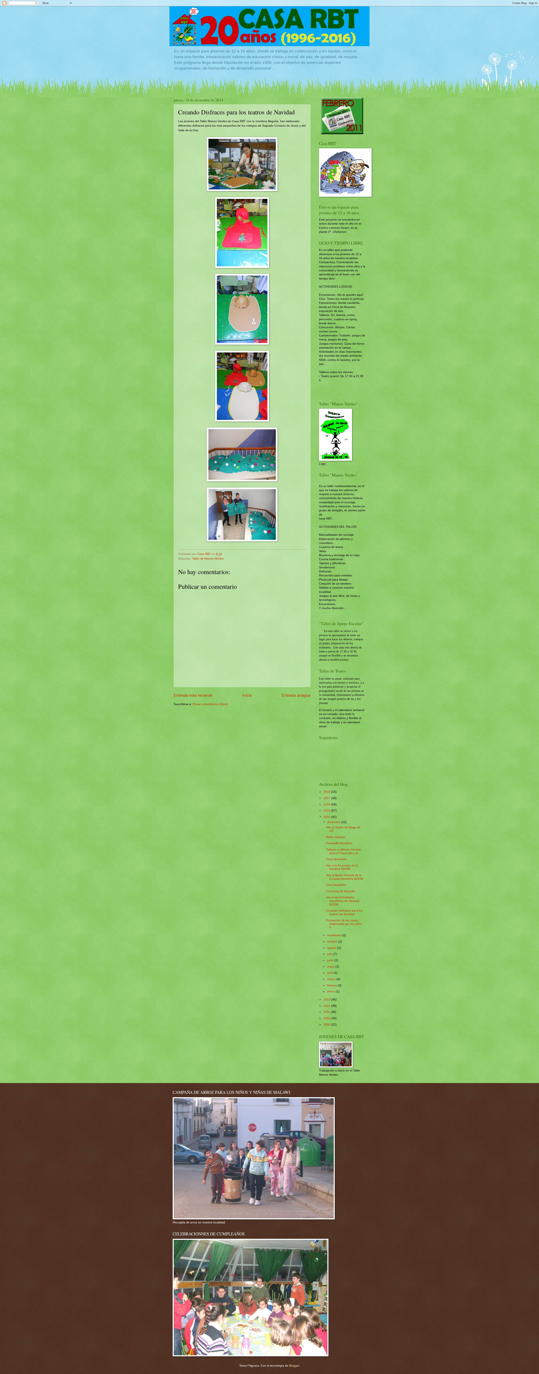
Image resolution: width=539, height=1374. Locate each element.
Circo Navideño (336, 859)
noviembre (334, 935)
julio (330, 954)
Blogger (294, 1365)
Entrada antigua (296, 695)
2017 (327, 798)
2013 (327, 999)
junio (330, 960)
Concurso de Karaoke (340, 891)
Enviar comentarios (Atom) (210, 704)
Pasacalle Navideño (339, 843)
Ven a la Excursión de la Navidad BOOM (342, 867)
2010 (327, 1018)
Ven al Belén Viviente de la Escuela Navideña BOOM (344, 877)
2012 (327, 1005)
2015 (327, 810)
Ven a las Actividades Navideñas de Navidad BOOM (342, 901)
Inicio (247, 695)
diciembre (334, 822)
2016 (327, 804)
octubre (332, 941)
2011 (327, 1012)
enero (331, 991)
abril (330, 972)
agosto (332, 947)
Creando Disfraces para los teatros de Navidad (344, 912)
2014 (327, 816)
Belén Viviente (335, 837)
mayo (331, 966)
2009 (327, 1024)
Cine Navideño (336, 885)
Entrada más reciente (193, 695)
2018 (327, 791)
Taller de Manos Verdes (208, 558)
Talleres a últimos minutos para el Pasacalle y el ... (343, 851)
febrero (332, 985)
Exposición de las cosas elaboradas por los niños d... (344, 924)
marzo (331, 979)
